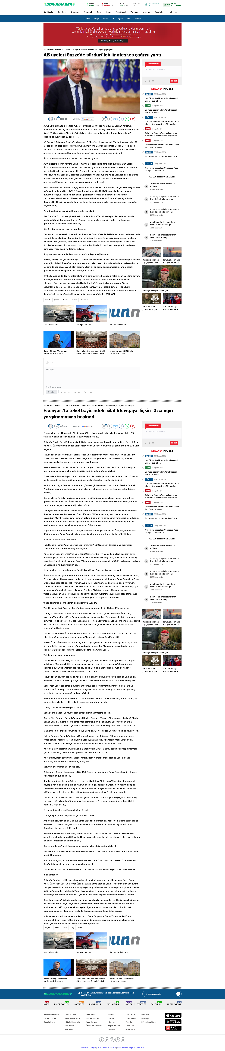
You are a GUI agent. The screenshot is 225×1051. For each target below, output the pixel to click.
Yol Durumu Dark (50, 1018)
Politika (138, 18)
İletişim (93, 1048)
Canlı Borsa (91, 1014)
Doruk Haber (48, 50)
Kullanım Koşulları (128, 1048)
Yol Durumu (156, 1003)
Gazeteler (159, 12)
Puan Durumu (113, 1003)
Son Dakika (48, 12)
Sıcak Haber (131, 1029)
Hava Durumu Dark (51, 1014)
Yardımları (84, 300)
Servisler (62, 12)
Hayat (129, 18)
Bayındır (48, 927)
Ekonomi (88, 12)
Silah (80, 927)
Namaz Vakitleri (61, 1003)
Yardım (74, 300)
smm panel (69, 1029)
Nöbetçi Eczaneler (72, 1022)
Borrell (47, 300)
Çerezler (113, 1048)
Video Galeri (131, 1018)
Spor (99, 12)
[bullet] (78, 391)
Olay (72, 927)
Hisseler (128, 1003)
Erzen (57, 927)
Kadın (108, 12)
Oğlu (65, 927)
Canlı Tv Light (49, 1022)
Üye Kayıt (145, 1018)
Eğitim (120, 18)
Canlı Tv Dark (70, 1014)
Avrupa (96, 18)
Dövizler (111, 1018)
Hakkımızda (85, 1048)
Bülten (105, 18)
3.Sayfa (87, 18)
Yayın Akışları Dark (72, 1018)
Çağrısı (56, 300)
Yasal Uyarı (140, 1048)
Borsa (46, 1003)
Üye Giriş (145, 1014)
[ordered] (75, 391)
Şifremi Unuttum (148, 1022)
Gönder (51, 392)
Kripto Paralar (174, 1003)
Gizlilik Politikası (103, 1048)
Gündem (75, 12)
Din (113, 18)
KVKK (119, 1048)
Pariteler (141, 1003)
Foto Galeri (121, 12)
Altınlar (111, 1014)
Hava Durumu (95, 1003)
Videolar (134, 12)
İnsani (65, 300)
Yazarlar (146, 12)
